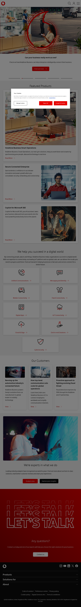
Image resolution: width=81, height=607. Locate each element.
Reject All (45, 103)
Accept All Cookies (60, 103)
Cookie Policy (52, 98)
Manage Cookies (20, 103)
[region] (40, 98)
